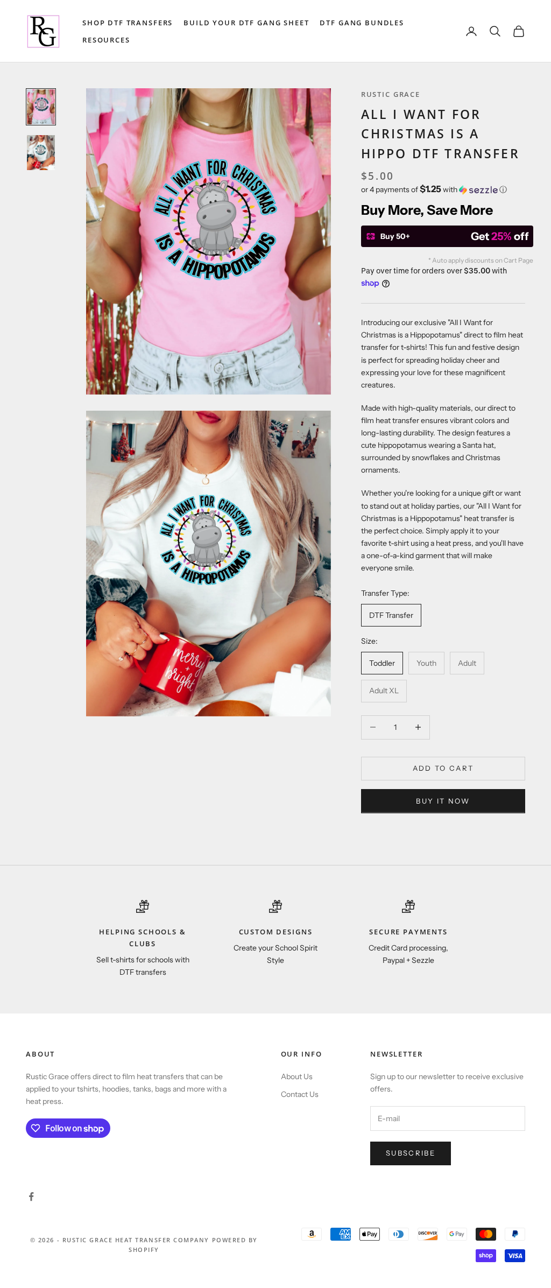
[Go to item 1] (41, 106)
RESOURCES (106, 40)
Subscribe (410, 1153)
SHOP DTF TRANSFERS (127, 22)
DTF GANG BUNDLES (362, 22)
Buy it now (443, 801)
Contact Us (300, 1094)
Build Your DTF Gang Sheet (246, 22)
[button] (443, 189)
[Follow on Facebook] (31, 1196)
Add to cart (443, 768)
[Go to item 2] (41, 152)
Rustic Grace (390, 94)
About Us (297, 1076)
